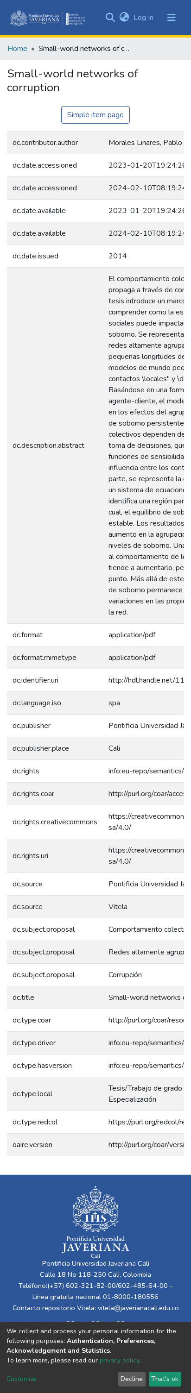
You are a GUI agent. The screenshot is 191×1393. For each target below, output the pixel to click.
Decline (132, 1378)
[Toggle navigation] (171, 17)
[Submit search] (110, 18)
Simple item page (95, 115)
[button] (124, 17)
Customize (21, 1378)
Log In (144, 18)
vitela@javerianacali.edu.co (138, 1307)
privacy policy (119, 1360)
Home (17, 49)
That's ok (164, 1378)
